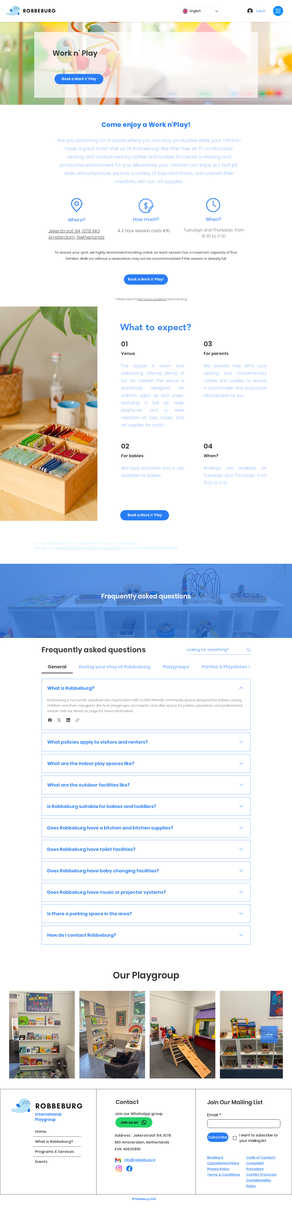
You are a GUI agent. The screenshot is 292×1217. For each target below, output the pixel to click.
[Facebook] (129, 1169)
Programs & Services (54, 1151)
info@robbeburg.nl (139, 1160)
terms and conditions (152, 299)
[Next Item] (269, 1034)
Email (214, 1114)
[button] (50, 720)
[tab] (57, 666)
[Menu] (278, 11)
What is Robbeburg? (54, 1141)
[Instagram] (119, 1169)
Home (40, 1131)
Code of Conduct (260, 1157)
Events (41, 1161)
